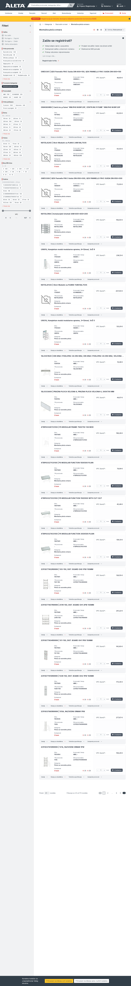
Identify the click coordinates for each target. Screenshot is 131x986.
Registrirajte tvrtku (49, 61)
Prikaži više (6, 79)
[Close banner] (129, 19)
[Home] (40, 24)
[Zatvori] (123, 38)
